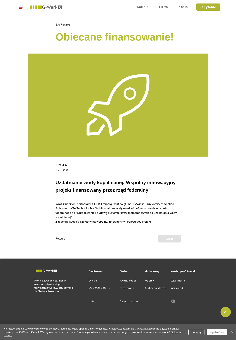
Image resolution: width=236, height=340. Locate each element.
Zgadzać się (217, 332)
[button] (163, 7)
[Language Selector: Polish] (23, 7)
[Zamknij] (231, 332)
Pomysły (196, 332)
